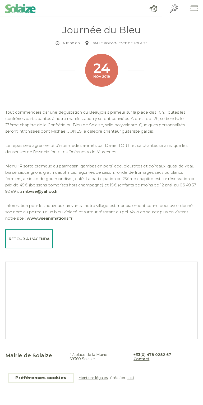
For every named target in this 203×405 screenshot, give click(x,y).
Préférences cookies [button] (40, 377)
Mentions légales (93, 378)
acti (130, 377)
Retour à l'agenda (29, 239)
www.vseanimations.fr (49, 218)
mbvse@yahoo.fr (40, 191)
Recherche (173, 8)
